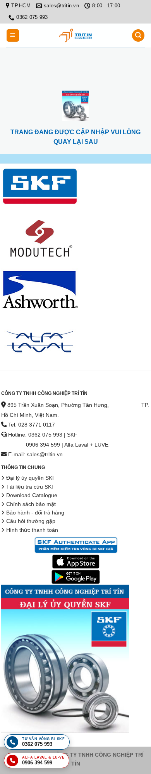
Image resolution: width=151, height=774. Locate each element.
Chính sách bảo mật (31, 504)
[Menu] (13, 35)
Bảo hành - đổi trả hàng (35, 513)
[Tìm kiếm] (138, 35)
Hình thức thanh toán (32, 530)
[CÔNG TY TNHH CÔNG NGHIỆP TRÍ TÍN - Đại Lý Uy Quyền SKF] (75, 35)
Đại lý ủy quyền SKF (31, 478)
